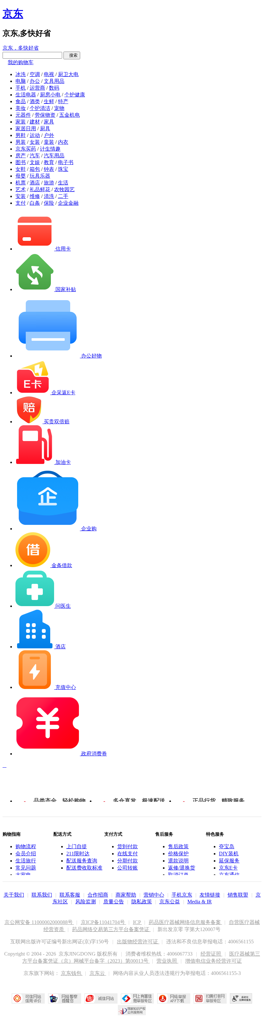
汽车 (35, 155)
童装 (49, 142)
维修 (35, 196)
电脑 (20, 81)
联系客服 (70, 895)
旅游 (49, 182)
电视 (49, 74)
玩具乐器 (40, 176)
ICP (137, 922)
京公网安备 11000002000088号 (39, 922)
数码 (54, 88)
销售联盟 (238, 895)
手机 (20, 88)
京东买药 (25, 149)
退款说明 (178, 860)
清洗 (49, 196)
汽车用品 (54, 155)
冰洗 (20, 74)
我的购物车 (20, 62)
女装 (35, 142)
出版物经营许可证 (138, 941)
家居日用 (25, 128)
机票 (20, 182)
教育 (49, 162)
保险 (49, 203)
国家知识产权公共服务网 (132, 1010)
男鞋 (20, 135)
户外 (49, 135)
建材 (35, 121)
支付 (20, 203)
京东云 (98, 973)
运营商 (37, 88)
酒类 (35, 101)
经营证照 (211, 954)
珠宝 (63, 169)
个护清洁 (40, 108)
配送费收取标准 (84, 867)
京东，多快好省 (21, 48)
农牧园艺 (64, 189)
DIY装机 (229, 853)
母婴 (20, 176)
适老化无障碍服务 (241, 998)
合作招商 (98, 895)
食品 (20, 101)
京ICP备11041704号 (103, 922)
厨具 (45, 128)
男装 (20, 142)
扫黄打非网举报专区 (210, 998)
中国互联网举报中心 (137, 998)
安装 (20, 196)
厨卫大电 (68, 74)
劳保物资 (45, 115)
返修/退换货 (181, 867)
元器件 (23, 115)
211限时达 (78, 853)
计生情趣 (50, 149)
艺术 (20, 189)
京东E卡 (228, 867)
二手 (63, 196)
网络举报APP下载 (173, 998)
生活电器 (25, 94)
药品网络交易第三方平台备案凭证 (111, 929)
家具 (49, 121)
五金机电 (69, 115)
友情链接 (210, 895)
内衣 (63, 142)
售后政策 (178, 846)
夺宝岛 (226, 846)
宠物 (59, 108)
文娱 (35, 162)
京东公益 (169, 901)
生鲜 (49, 101)
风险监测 (85, 901)
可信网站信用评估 (28, 998)
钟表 (49, 169)
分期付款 (127, 860)
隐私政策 (141, 901)
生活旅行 (25, 860)
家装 (20, 121)
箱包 (35, 169)
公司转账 (127, 867)
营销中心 (154, 895)
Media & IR (199, 901)
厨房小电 (50, 94)
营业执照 (167, 961)
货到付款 (127, 846)
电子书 (65, 162)
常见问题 (25, 867)
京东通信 (229, 875)
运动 (35, 135)
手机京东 (182, 895)
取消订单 (178, 875)
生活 (63, 182)
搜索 (72, 55)
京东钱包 (72, 973)
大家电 (23, 875)
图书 (20, 162)
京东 (13, 13)
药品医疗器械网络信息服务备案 (185, 922)
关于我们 (14, 895)
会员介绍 (25, 853)
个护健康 (74, 94)
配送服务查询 (81, 860)
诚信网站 (101, 998)
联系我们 (42, 895)
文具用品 (54, 81)
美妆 (20, 108)
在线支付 (127, 853)
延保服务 (229, 860)
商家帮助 (126, 895)
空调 (35, 74)
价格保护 (178, 853)
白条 (35, 203)
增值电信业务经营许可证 (213, 961)
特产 (63, 101)
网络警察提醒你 (64, 998)
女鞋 (20, 169)
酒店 (35, 182)
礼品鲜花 (40, 189)
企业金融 (68, 203)
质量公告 (113, 901)
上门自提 (76, 846)
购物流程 (25, 846)
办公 (35, 81)
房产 (20, 155)
